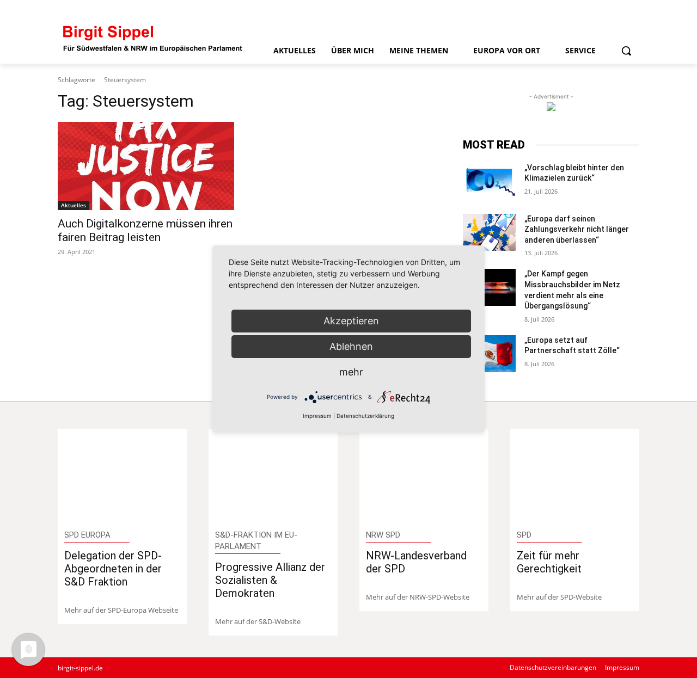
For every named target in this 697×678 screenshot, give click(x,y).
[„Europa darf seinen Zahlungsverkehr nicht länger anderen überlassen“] (489, 232)
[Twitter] (613, 9)
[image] (122, 475)
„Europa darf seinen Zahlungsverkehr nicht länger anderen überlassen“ (576, 229)
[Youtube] (632, 9)
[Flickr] (577, 9)
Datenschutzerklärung (365, 415)
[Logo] (153, 38)
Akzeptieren (351, 320)
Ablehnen (351, 346)
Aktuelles (73, 205)
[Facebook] (559, 9)
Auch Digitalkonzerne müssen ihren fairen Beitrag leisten (145, 230)
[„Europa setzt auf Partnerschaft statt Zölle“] (489, 353)
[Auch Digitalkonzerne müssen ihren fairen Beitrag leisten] (146, 166)
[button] (626, 51)
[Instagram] (595, 9)
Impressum (317, 415)
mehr (351, 372)
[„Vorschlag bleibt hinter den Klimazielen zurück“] (489, 181)
